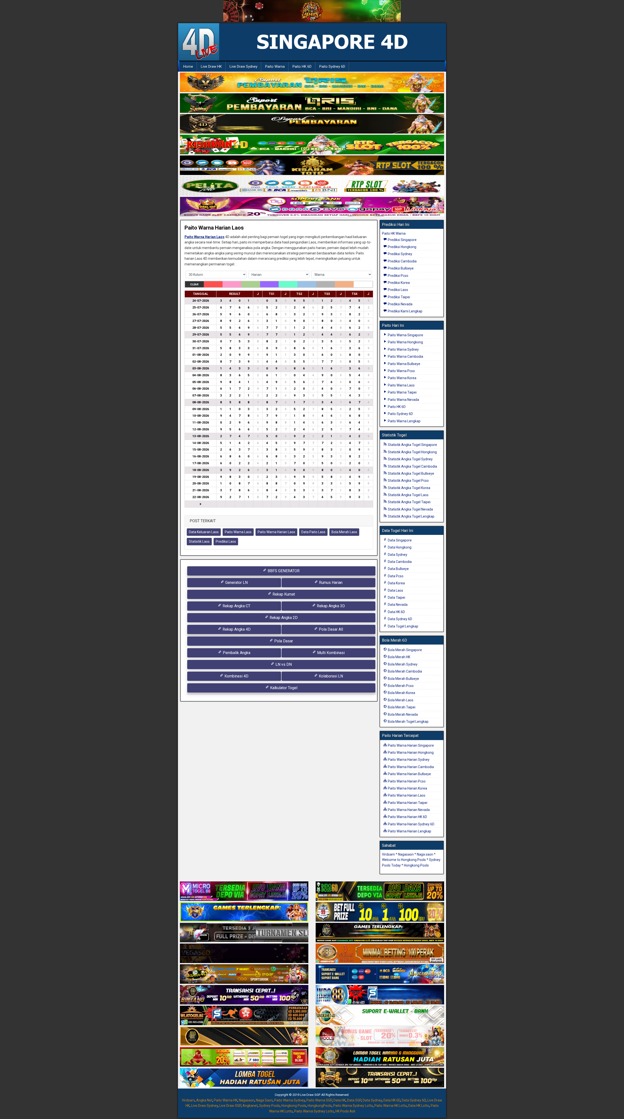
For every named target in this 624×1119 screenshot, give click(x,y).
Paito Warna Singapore (405, 335)
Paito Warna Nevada (403, 400)
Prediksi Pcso (397, 276)
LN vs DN (283, 664)
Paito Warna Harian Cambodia (410, 767)
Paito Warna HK (225, 1100)
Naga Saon (264, 1100)
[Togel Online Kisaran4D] (312, 145)
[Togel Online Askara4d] (244, 974)
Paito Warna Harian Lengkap (409, 831)
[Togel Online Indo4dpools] (244, 1078)
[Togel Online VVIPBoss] (312, 83)
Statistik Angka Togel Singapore (412, 445)
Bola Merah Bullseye (403, 679)
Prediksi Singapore (402, 240)
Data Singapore (399, 540)
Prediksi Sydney (399, 254)
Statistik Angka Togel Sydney (410, 459)
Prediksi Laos (226, 541)
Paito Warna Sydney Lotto (353, 1106)
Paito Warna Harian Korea (407, 788)
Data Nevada (397, 605)
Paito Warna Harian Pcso (406, 781)
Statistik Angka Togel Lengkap (410, 516)
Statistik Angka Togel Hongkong (412, 452)
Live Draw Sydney (243, 66)
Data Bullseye (398, 569)
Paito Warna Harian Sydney (408, 760)
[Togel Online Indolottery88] (380, 995)
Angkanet (250, 1106)
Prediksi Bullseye (400, 268)
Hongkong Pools (416, 865)
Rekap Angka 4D (236, 629)
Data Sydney (397, 555)
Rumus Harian (330, 582)
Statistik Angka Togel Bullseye (410, 473)
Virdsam (388, 854)
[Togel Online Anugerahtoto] (380, 974)
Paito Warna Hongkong (405, 342)
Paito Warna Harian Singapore (410, 745)
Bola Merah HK (398, 657)
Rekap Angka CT (236, 606)
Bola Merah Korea (401, 693)
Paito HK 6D (302, 66)
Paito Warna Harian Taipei (407, 803)
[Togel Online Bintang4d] (244, 995)
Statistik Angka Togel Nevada (410, 509)
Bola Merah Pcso (400, 686)
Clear (194, 284)
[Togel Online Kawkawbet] (244, 933)
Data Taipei (396, 597)
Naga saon (425, 854)
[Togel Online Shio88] (380, 1057)
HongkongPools (320, 1106)
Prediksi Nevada (399, 304)
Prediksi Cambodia (402, 261)
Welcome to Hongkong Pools (404, 860)
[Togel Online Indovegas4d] (380, 1078)
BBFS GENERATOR (283, 571)
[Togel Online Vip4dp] (380, 933)
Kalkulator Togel (283, 687)
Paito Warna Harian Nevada (408, 810)
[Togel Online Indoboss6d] (380, 891)
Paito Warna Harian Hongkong (410, 752)
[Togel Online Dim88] (312, 103)
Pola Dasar (283, 641)
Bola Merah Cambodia (404, 671)
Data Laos (395, 590)
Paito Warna (275, 66)
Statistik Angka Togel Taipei (408, 502)
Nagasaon (406, 854)
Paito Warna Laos (238, 532)
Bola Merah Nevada (402, 714)
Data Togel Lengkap (402, 626)
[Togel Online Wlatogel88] (244, 1016)
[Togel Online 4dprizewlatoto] (244, 1036)
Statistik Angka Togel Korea (408, 488)
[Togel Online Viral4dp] (312, 207)
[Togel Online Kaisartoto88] (244, 1057)
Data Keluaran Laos (204, 532)
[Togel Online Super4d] (312, 124)
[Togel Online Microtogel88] (244, 891)
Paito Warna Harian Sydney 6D (410, 824)
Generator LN (236, 582)
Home (188, 66)
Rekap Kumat (283, 594)
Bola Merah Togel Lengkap (408, 721)
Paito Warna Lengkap (403, 421)
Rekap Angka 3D (330, 606)
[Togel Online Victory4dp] (244, 912)
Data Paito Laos (313, 532)
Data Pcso (395, 576)
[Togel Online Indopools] (380, 1036)
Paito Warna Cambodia (405, 356)
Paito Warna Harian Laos (214, 228)
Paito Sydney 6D (332, 66)
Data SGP (354, 1100)
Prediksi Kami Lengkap (404, 311)
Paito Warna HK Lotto (390, 1106)
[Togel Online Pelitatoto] (312, 186)
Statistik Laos (199, 541)
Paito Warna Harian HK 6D (407, 817)
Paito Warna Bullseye (403, 364)
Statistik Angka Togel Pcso (408, 480)
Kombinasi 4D (236, 676)
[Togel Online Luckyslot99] (380, 912)
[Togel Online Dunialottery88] (380, 953)
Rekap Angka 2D (283, 617)
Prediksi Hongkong (401, 247)
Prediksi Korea (398, 283)
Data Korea (396, 583)
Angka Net (204, 1100)
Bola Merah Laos (344, 532)
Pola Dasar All (330, 629)
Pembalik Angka (236, 652)
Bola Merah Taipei (401, 707)
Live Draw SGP (230, 1106)
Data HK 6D (396, 612)
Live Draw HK (211, 66)
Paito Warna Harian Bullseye (409, 774)
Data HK (339, 1100)
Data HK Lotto (418, 1106)
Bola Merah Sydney (402, 664)
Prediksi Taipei (398, 297)
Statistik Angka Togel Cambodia (412, 466)
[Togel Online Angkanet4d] (380, 1016)
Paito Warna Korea (401, 378)
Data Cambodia (399, 562)
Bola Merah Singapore (404, 650)
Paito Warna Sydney (403, 349)
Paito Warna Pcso (401, 371)
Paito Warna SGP (319, 1100)
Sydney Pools (269, 1106)
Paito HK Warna (394, 233)
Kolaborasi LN (330, 676)
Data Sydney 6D (399, 619)
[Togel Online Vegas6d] (244, 953)
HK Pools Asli (345, 1111)
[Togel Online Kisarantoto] (312, 165)
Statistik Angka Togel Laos (408, 495)
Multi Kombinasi (330, 652)
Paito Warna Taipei (402, 392)
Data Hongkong (399, 547)
